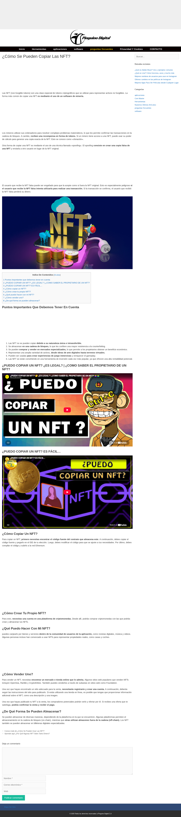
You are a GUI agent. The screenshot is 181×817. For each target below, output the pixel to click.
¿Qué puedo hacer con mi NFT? (18, 295)
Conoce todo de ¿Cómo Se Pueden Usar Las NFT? (24, 731)
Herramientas (39, 49)
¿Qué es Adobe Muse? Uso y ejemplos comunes (154, 70)
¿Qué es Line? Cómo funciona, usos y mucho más (154, 73)
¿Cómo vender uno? (13, 298)
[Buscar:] (157, 57)
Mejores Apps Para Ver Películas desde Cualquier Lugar (157, 83)
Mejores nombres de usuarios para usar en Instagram (156, 76)
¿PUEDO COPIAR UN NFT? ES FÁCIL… (22, 286)
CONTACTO (156, 49)
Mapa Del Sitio (10, 807)
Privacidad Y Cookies (131, 49)
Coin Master (139, 98)
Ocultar (57, 275)
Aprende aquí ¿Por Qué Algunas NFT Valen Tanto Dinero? (27, 734)
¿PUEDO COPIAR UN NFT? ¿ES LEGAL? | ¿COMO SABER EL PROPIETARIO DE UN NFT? (46, 283)
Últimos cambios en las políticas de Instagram (153, 79)
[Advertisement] (63, 14)
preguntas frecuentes (101, 49)
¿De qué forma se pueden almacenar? (21, 301)
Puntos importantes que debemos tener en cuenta (26, 280)
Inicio (22, 49)
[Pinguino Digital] (90, 38)
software (78, 49)
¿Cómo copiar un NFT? (14, 289)
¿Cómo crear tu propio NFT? (17, 292)
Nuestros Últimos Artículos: (145, 105)
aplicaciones (60, 49)
